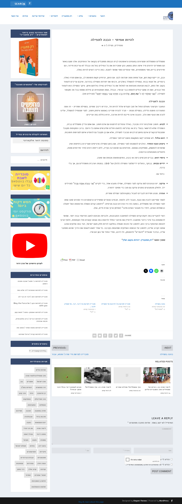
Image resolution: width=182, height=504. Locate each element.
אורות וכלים (41, 370)
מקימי (25, 440)
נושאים (93, 16)
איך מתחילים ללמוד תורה (36, 375)
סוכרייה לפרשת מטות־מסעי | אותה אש (32, 327)
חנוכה (28, 410)
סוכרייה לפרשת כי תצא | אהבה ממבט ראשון (32, 282)
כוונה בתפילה (160, 304)
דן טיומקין (41, 393)
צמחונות (19, 463)
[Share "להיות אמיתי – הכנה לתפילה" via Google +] (110, 335)
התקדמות (31, 405)
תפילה (110, 45)
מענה (34, 440)
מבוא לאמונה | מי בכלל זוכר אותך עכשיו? (69, 388)
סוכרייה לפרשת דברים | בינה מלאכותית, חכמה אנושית (31, 320)
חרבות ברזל (41, 416)
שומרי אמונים (40, 475)
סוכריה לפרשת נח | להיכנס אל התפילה (115, 304)
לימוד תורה (41, 428)
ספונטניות (42, 457)
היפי (31, 393)
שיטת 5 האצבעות (39, 481)
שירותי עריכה (38, 16)
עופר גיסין (41, 463)
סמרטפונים (31, 451)
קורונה (43, 469)
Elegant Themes (140, 501)
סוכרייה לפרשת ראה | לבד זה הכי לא (32, 296)
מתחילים (119, 45)
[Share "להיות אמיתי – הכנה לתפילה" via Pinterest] (105, 335)
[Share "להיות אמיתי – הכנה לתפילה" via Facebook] (121, 335)
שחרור (28, 475)
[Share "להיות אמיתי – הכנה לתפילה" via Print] (94, 335)
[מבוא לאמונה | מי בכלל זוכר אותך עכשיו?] (67, 375)
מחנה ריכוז (41, 434)
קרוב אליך (32, 469)
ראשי (102, 16)
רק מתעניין (67, 16)
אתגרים (30, 381)
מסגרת (43, 440)
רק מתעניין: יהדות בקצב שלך (137, 239)
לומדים (54, 16)
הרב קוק (22, 393)
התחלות (42, 405)
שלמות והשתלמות (39, 487)
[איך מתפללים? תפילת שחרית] (127, 375)
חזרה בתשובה (40, 410)
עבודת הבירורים (27, 457)
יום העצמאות (40, 422)
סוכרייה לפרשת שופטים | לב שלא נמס (32, 290)
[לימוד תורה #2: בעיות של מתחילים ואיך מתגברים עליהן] (156, 375)
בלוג (81, 16)
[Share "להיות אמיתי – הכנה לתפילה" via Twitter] (115, 335)
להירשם (44, 150)
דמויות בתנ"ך (26, 387)
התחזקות (27, 399)
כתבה (29, 422)
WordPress (164, 501)
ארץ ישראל (41, 381)
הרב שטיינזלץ (40, 399)
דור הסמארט (41, 387)
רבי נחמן (20, 469)
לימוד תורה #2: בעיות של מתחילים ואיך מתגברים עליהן (157, 388)
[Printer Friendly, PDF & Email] (73, 259)
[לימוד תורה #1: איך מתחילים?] (97, 375)
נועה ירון (42, 446)
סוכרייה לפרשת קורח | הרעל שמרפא (33, 334)
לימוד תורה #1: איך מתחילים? (98, 387)
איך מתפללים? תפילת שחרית (128, 387)
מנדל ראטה (28, 434)
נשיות (32, 446)
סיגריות (43, 451)
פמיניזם (30, 463)
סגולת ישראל (21, 446)
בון (22, 381)
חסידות (19, 410)
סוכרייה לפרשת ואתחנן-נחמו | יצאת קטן (31, 312)
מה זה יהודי (28, 428)
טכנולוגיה (28, 416)
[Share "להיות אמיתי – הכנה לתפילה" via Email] (99, 335)
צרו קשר (15, 16)
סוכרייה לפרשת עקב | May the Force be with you (30, 304)
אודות (25, 16)
